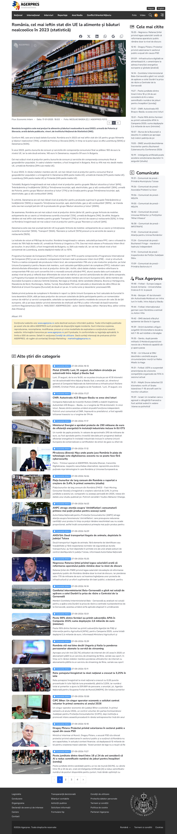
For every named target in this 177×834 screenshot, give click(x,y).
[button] (161, 15)
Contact (15, 816)
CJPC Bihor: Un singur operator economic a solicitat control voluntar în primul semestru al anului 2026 (86, 702)
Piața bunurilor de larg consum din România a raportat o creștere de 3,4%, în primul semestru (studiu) (85, 482)
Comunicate (147, 173)
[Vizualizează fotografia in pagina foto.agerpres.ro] (69, 78)
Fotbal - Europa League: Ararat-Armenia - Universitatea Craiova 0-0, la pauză (146, 287)
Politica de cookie (99, 807)
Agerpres (25, 827)
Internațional (33, 15)
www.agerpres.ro (46, 323)
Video (142, 15)
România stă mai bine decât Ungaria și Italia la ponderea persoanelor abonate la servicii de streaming (85, 647)
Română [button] (124, 827)
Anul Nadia (77, 15)
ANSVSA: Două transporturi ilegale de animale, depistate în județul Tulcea (87, 537)
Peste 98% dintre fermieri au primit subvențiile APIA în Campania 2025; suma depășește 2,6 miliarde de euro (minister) (84, 621)
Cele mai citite (149, 27)
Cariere (15, 812)
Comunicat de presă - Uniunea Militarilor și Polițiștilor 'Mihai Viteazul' (146, 215)
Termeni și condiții (99, 803)
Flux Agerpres (148, 278)
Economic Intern (25, 119)
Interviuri (48, 15)
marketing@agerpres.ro (79, 338)
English (161, 8)
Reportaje (62, 15)
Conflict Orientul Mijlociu (99, 15)
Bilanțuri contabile (60, 798)
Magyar (151, 8)
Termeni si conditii (143, 827)
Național (18, 15)
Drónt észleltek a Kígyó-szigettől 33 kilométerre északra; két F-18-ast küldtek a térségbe (147, 330)
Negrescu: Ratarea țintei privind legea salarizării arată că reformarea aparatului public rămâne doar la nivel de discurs (87, 564)
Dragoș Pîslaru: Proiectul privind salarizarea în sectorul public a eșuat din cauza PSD (89, 729)
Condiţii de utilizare (64, 335)
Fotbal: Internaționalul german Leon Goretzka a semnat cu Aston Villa (146, 310)
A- (109, 123)
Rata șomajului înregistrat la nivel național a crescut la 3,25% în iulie (89, 674)
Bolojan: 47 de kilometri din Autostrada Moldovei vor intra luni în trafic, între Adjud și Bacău (147, 298)
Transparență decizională (63, 794)
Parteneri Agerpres (100, 812)
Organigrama (18, 803)
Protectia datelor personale (104, 798)
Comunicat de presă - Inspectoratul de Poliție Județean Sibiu (147, 255)
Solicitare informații (60, 807)
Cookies (159, 827)
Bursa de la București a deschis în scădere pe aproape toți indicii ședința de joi (146, 134)
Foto (134, 15)
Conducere (17, 798)
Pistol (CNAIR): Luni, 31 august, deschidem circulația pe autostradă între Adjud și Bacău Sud (84, 371)
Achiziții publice (59, 803)
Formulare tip (57, 812)
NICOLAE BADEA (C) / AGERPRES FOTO (88, 119)
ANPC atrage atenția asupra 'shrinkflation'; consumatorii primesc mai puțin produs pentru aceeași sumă (85, 509)
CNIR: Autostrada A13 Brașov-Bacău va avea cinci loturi (84, 397)
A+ (118, 123)
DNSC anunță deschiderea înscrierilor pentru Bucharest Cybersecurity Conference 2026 (147, 146)
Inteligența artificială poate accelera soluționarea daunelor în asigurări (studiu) (147, 158)
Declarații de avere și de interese (27, 807)
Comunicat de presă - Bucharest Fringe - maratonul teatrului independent (145, 243)
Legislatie (16, 794)
